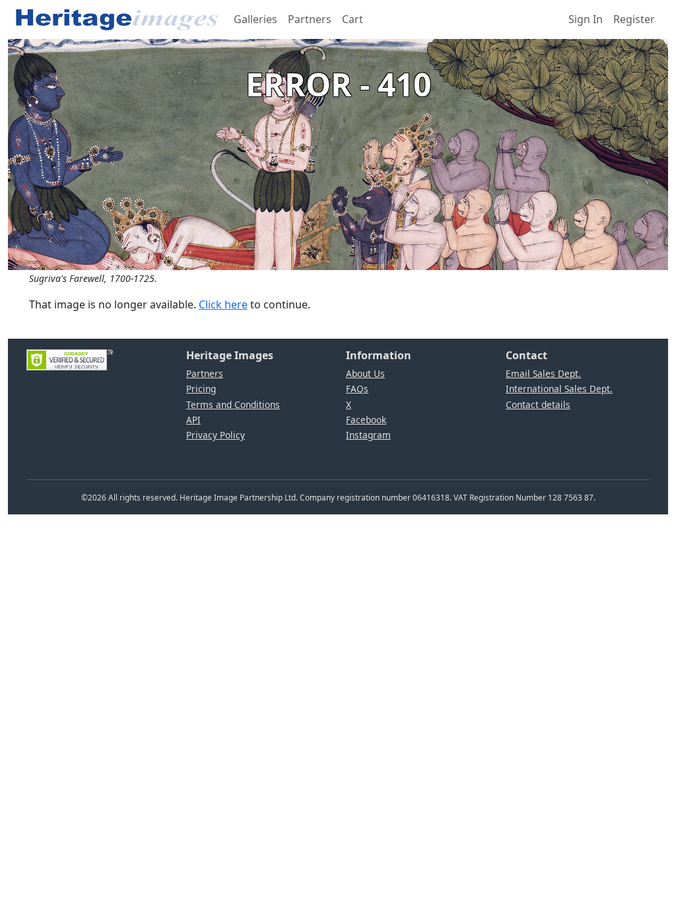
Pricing (201, 388)
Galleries (255, 19)
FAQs (357, 388)
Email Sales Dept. (543, 373)
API (193, 419)
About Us (365, 373)
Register (634, 19)
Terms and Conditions (233, 404)
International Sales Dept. (559, 388)
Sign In (585, 19)
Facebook (366, 419)
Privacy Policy (215, 435)
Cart (352, 19)
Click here (223, 304)
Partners (309, 19)
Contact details (538, 404)
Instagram (368, 435)
